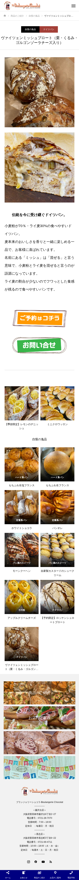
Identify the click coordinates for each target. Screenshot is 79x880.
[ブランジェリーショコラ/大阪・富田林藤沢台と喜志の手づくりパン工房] (36, 5)
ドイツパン (48, 29)
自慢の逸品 (30, 29)
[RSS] (50, 861)
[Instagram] (28, 861)
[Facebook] (36, 861)
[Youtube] (43, 861)
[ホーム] (5, 16)
